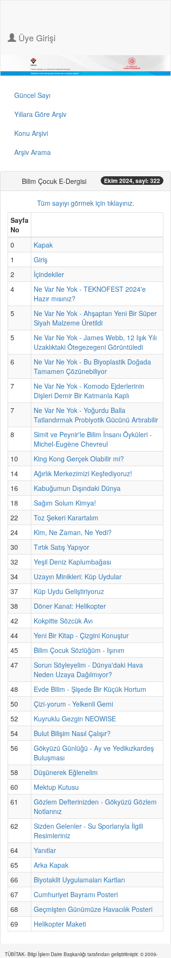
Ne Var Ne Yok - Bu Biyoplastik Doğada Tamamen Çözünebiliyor (92, 366)
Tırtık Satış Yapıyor (61, 547)
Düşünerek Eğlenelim (66, 772)
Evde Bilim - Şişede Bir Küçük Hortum (90, 689)
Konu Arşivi (31, 133)
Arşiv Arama (32, 152)
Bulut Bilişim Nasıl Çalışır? (72, 733)
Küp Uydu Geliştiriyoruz (69, 591)
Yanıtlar (45, 850)
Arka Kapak (51, 865)
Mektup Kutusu (56, 787)
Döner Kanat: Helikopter (70, 606)
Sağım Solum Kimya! (65, 503)
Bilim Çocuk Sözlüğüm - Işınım (79, 650)
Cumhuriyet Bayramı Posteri (76, 894)
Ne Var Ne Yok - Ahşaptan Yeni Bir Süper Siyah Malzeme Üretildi (95, 317)
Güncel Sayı (32, 95)
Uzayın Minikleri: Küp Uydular (78, 576)
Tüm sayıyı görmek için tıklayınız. (85, 203)
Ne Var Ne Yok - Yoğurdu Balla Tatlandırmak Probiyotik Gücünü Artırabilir (96, 414)
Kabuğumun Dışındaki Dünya (77, 488)
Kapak (43, 244)
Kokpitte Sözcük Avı (63, 620)
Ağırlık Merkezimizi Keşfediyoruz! (83, 473)
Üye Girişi (36, 37)
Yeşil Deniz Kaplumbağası (72, 561)
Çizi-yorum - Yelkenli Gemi (73, 704)
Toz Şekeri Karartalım (66, 517)
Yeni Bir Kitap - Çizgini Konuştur (81, 635)
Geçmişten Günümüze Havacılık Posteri (93, 909)
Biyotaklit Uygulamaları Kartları (79, 879)
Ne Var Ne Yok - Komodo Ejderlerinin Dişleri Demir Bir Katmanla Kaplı (89, 390)
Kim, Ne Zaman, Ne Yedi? (73, 532)
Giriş (41, 259)
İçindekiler (49, 274)
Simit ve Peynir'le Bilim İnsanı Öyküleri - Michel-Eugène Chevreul (93, 439)
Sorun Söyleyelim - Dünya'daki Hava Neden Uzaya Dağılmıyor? (88, 669)
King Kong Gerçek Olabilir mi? (79, 458)
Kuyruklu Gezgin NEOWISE (75, 718)
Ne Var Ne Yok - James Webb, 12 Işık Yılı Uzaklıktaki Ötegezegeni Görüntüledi (95, 342)
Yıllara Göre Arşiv (40, 114)
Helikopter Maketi (60, 924)
